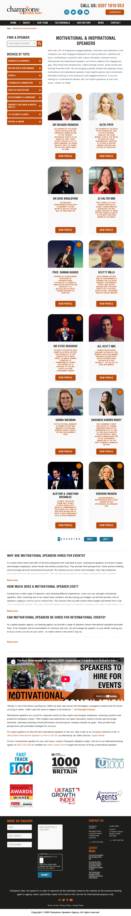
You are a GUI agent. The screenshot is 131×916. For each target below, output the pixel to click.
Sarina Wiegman (65, 420)
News (101, 23)
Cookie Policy (78, 905)
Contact (116, 23)
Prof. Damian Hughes (65, 272)
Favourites (116, 12)
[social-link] (59, 900)
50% (36, 563)
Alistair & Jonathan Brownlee (65, 495)
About (26, 23)
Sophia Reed (98, 735)
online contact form (56, 745)
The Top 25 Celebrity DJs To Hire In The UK (96, 857)
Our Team (42, 23)
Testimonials (62, 23)
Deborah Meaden (106, 493)
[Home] (24, 10)
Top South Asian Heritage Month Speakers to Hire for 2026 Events (96, 875)
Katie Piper (106, 124)
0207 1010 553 (111, 5)
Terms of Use (53, 905)
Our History (84, 23)
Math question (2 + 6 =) (48, 857)
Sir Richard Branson (65, 124)
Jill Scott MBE (106, 346)
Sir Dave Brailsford (65, 198)
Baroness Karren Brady (106, 420)
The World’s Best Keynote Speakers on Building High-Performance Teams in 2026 (96, 865)
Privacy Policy (65, 905)
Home (13, 23)
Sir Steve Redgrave (65, 346)
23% (59, 50)
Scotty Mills (106, 272)
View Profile (65, 156)
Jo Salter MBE (106, 198)
